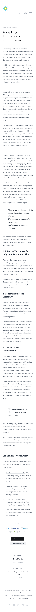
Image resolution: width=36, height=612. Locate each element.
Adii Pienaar (16, 590)
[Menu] (31, 13)
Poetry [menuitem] (29, 595)
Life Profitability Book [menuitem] (18, 595)
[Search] (21, 13)
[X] (9, 604)
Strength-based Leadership (13, 330)
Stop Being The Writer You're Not (18, 510)
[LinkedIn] (22, 604)
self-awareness (10, 27)
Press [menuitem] (12, 598)
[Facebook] (13, 604)
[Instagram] (18, 604)
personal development (18, 543)
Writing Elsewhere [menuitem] (22, 598)
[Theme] (26, 13)
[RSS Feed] (26, 604)
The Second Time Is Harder (15, 473)
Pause (8, 499)
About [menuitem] (6, 595)
